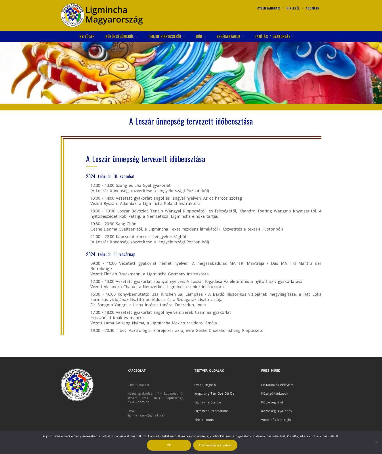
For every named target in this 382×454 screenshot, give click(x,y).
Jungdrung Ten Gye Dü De (214, 393)
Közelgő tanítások (274, 393)
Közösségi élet (272, 402)
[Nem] (376, 442)
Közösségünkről (119, 36)
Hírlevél (293, 8)
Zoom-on (142, 402)
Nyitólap (86, 36)
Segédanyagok (229, 36)
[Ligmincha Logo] (102, 15)
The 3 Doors (204, 420)
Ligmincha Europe (207, 402)
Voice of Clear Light (276, 420)
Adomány (312, 8)
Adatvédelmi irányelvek (215, 445)
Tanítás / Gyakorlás (273, 36)
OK (169, 445)
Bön (199, 36)
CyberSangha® (269, 8)
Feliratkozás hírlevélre (277, 385)
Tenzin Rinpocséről (164, 36)
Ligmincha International (211, 411)
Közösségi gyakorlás (276, 411)
